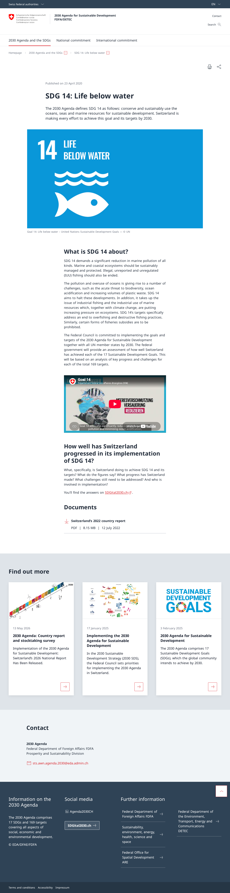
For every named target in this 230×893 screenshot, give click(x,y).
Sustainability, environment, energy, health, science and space (138, 834)
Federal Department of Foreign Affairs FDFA (139, 813)
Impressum (62, 887)
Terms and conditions (22, 887)
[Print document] (209, 66)
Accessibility (45, 887)
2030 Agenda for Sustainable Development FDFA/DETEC (85, 17)
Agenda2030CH (81, 811)
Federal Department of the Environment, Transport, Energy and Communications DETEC (195, 821)
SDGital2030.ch (116, 492)
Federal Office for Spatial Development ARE (138, 857)
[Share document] (219, 66)
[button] (30, 40)
